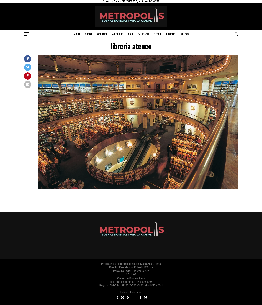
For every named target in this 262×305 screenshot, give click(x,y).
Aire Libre (117, 34)
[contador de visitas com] (131, 299)
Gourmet (102, 34)
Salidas (184, 34)
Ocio (130, 34)
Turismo (170, 34)
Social (88, 34)
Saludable (143, 34)
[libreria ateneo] (138, 188)
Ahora (76, 34)
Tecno (157, 34)
